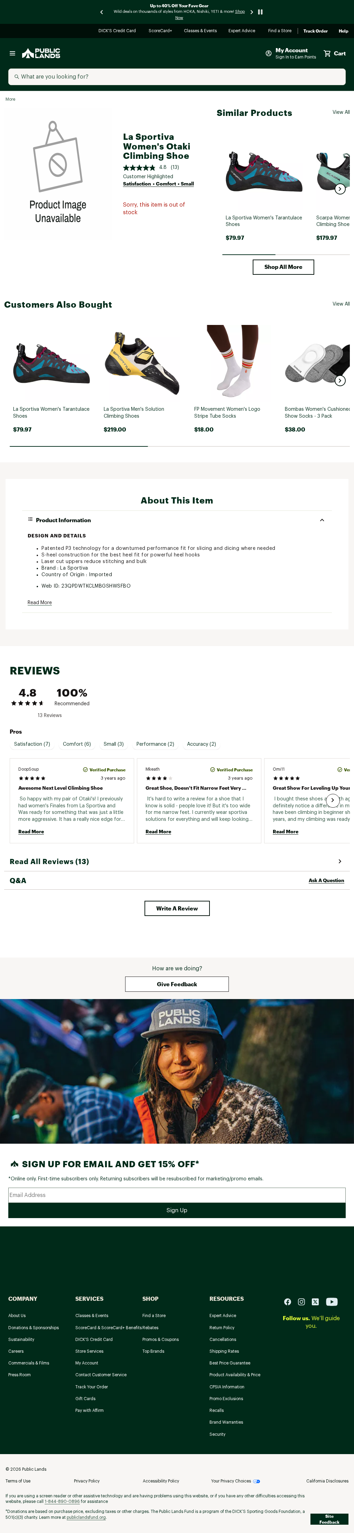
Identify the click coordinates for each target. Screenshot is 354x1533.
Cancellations (222, 1339)
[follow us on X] (318, 1301)
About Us (17, 1316)
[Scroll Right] (333, 801)
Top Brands (153, 1351)
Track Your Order (91, 1387)
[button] (340, 188)
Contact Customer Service (101, 1375)
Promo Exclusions (226, 1399)
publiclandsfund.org (86, 1517)
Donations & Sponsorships (33, 1328)
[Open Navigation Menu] (12, 53)
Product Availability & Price (234, 1375)
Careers (16, 1351)
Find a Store (280, 31)
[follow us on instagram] (304, 1301)
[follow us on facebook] (290, 1301)
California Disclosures (327, 1481)
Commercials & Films (28, 1363)
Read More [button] (40, 602)
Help (343, 31)
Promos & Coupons (160, 1339)
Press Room (19, 1375)
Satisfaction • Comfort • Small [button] (158, 184)
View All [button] (341, 112)
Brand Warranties (226, 1422)
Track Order (316, 31)
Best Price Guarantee (229, 1363)
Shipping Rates (224, 1351)
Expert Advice (243, 31)
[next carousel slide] (252, 12)
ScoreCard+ (161, 31)
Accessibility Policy (161, 1481)
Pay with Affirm (89, 1410)
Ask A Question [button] (326, 880)
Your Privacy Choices (231, 1481)
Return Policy (221, 1328)
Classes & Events (200, 31)
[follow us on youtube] (332, 1301)
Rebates (150, 1328)
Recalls (216, 1410)
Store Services (89, 1351)
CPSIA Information (226, 1387)
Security (217, 1434)
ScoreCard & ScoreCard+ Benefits (108, 1328)
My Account (86, 1363)
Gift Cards (85, 1399)
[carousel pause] (260, 12)
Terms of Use (18, 1481)
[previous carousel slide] (102, 12)
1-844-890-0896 (62, 1501)
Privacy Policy (87, 1481)
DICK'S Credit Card (118, 31)
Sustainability (21, 1339)
